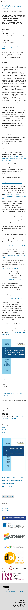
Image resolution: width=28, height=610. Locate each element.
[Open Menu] (1, 1)
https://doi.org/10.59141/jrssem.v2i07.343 (13, 279)
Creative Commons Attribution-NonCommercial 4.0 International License (13, 591)
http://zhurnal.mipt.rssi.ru (16, 156)
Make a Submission (8, 496)
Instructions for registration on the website (13, 477)
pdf (5, 379)
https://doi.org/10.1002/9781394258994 (12, 183)
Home (3, 5)
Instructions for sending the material (12, 480)
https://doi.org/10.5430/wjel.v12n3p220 (12, 268)
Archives (8, 5)
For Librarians (5, 510)
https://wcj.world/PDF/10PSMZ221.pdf (11, 299)
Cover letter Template (8, 483)
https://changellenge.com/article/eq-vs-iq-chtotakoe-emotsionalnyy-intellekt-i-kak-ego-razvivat (14, 196)
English (4, 427)
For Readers (5, 506)
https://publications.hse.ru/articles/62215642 (13, 246)
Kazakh (4, 430)
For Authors (5, 508)
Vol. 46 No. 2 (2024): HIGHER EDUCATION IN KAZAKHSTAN (12, 7)
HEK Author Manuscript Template (11, 486)
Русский (4, 432)
